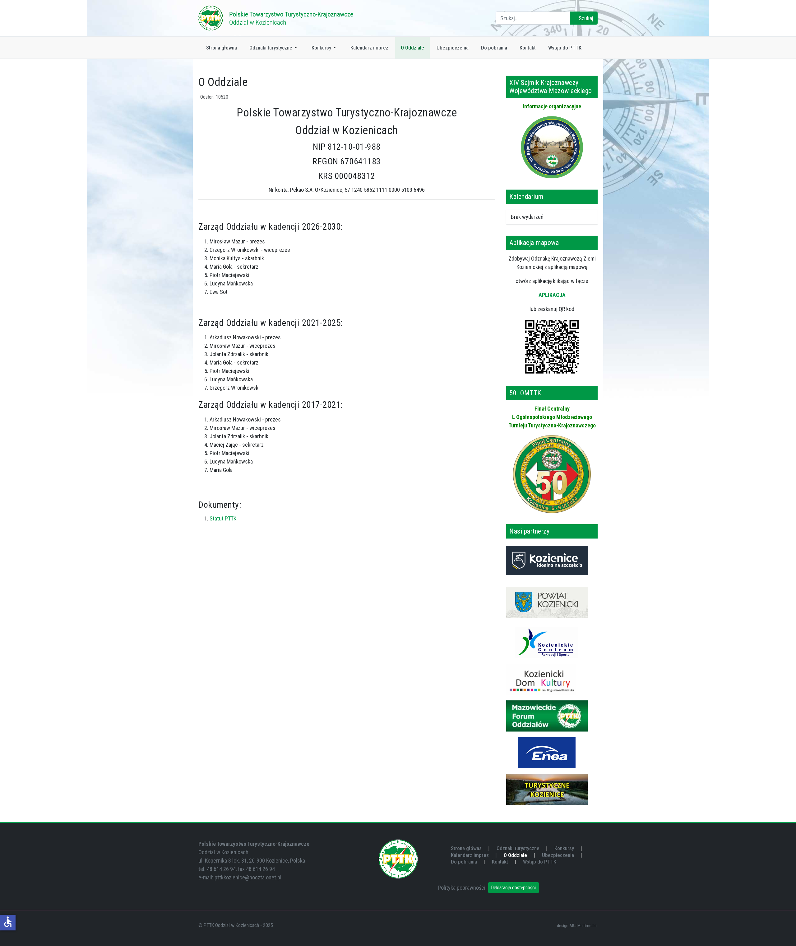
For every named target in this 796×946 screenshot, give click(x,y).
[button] (274, 48)
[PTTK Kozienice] (276, 17)
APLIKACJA (552, 295)
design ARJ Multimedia (577, 925)
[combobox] (533, 18)
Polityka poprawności (461, 887)
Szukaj (585, 18)
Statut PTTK (223, 518)
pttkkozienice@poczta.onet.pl (248, 877)
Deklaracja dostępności (513, 888)
